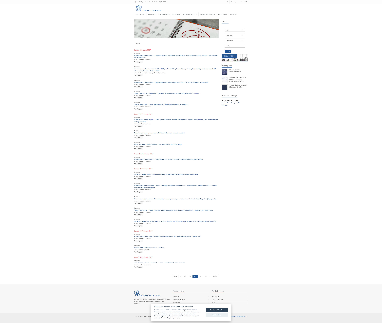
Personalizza (217, 315)
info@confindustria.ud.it (146, 2)
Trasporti (139, 62)
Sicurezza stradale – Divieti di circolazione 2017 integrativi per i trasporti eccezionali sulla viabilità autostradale (166, 174)
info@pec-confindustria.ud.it (238, 316)
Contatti (233, 14)
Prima (175, 276)
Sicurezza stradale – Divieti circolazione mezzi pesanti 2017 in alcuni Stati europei (158, 144)
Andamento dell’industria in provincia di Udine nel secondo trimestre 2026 (237, 79)
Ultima (215, 276)
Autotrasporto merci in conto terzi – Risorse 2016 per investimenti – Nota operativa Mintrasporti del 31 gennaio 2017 (167, 236)
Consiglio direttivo (179, 299)
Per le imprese (164, 14)
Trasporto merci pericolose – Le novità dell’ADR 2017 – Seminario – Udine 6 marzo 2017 (159, 133)
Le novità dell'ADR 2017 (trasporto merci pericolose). (149, 248)
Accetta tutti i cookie (216, 310)
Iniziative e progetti (189, 14)
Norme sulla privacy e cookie (170, 318)
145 (195, 276)
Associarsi (151, 14)
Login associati (238, 2)
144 (190, 276)
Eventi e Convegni (217, 299)
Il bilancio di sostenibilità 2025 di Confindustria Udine (238, 86)
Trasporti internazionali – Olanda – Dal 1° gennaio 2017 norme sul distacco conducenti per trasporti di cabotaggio (166, 93)
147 (205, 276)
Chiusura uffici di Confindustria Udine (235, 71)
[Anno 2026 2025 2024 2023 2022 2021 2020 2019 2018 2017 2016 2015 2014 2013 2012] (235, 30)
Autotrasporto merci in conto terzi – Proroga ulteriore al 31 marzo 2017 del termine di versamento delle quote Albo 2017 (168, 159)
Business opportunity (207, 14)
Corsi (213, 303)
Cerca (228, 51)
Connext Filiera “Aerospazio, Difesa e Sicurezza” (232, 104)
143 (185, 276)
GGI (246, 2)
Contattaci (215, 296)
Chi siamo (176, 296)
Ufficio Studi (222, 14)
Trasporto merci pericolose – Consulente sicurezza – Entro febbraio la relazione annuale (159, 263)
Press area (176, 14)
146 (200, 276)
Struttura (176, 303)
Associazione (140, 14)
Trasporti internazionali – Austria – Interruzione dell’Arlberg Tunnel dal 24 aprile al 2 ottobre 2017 (161, 105)
